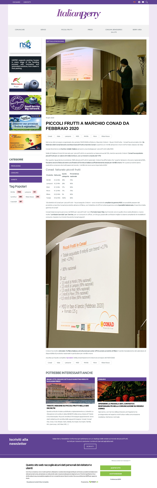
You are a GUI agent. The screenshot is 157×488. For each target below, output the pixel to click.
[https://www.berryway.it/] (25, 104)
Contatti (27, 2)
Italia (58, 136)
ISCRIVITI (90, 446)
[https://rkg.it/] (25, 85)
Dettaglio (51, 41)
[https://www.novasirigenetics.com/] (25, 46)
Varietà (14, 180)
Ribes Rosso (30, 197)
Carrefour (13, 197)
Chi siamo (16, 2)
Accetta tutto (115, 468)
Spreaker (70, 358)
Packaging (59, 41)
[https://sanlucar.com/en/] (25, 124)
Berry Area (137, 30)
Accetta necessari (115, 474)
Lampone (28, 192)
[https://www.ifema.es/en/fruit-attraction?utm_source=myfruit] (25, 143)
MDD (77, 136)
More (95, 136)
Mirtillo (12, 192)
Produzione (16, 166)
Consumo (14, 173)
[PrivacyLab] (93, 482)
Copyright (13, 202)
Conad (50, 136)
